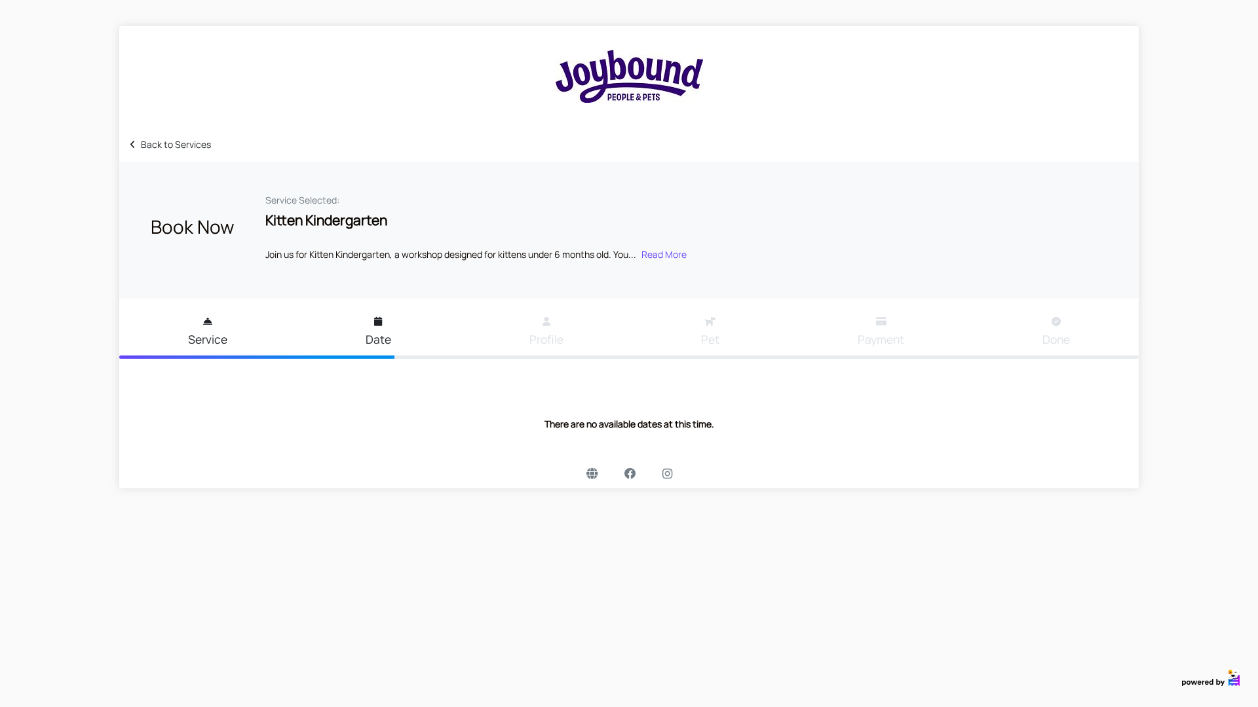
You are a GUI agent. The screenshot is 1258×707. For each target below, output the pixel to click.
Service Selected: (302, 200)
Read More (664, 254)
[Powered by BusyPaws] (1211, 676)
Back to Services (176, 144)
